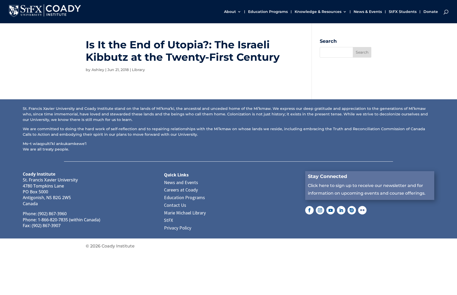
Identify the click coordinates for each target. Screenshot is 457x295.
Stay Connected (327, 176)
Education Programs (268, 12)
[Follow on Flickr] (362, 210)
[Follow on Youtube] (330, 210)
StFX (168, 220)
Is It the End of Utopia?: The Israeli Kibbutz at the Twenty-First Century (183, 50)
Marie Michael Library (185, 213)
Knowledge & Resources (318, 12)
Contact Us (175, 205)
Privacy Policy (177, 228)
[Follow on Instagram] (320, 210)
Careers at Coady (181, 190)
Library (138, 69)
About (230, 12)
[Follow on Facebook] (309, 210)
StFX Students (403, 12)
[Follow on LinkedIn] (341, 210)
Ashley (98, 69)
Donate (430, 12)
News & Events (368, 12)
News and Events (181, 182)
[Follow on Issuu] (352, 210)
